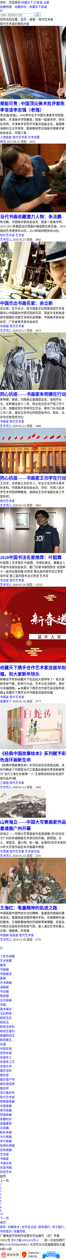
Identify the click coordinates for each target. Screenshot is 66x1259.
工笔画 (4, 782)
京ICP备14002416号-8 (24, 1240)
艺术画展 (6, 982)
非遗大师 (6, 1066)
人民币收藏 (7, 956)
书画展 (4, 969)
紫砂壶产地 (7, 1079)
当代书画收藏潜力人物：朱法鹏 (31, 216)
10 (1, 1214)
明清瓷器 (6, 1114)
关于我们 (58, 1227)
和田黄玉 (6, 1039)
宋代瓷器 (6, 1141)
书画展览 (6, 973)
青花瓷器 (6, 1110)
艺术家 (19, 235)
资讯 (3, 141)
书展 (3, 1004)
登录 (40, 2)
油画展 (4, 987)
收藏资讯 (21, 6)
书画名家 (6, 1163)
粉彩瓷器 (6, 1132)
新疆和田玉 (7, 1035)
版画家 (14, 935)
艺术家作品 (32, 851)
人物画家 (6, 137)
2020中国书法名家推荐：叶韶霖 (31, 557)
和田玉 (4, 1022)
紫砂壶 (4, 1075)
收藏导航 (19, 1231)
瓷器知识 (6, 1119)
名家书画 (6, 1167)
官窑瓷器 (6, 1150)
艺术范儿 (6, 239)
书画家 (4, 421)
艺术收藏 (34, 137)
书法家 (4, 580)
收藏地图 (6, 6)
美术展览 (6, 1009)
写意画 (4, 851)
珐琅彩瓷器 (7, 1145)
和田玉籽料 (7, 1026)
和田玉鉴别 (7, 1031)
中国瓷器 (6, 1106)
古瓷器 (4, 1128)
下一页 (4, 1218)
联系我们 (44, 1227)
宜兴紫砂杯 (7, 1092)
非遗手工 (6, 1057)
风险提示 (6, 1231)
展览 (3, 965)
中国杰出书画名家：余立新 (26, 303)
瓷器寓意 (6, 1123)
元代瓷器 (6, 1136)
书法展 (4, 991)
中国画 (4, 326)
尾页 (3, 1222)
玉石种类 (6, 1013)
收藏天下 (27, 2)
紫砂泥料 (6, 1070)
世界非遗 (6, 1053)
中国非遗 (6, 1048)
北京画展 (6, 1000)
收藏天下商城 (38, 6)
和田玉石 (6, 1017)
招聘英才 (14, 1227)
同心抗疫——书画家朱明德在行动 (33, 394)
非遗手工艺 (7, 1062)
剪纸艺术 (6, 1172)
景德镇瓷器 (7, 1101)
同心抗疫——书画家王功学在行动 (33, 478)
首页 (23, 19)
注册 (46, 2)
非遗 (3, 1044)
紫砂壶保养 (7, 1084)
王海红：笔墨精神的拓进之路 (28, 908)
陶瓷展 (4, 995)
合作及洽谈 (29, 1227)
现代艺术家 (19, 137)
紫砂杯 (4, 1088)
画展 (3, 978)
